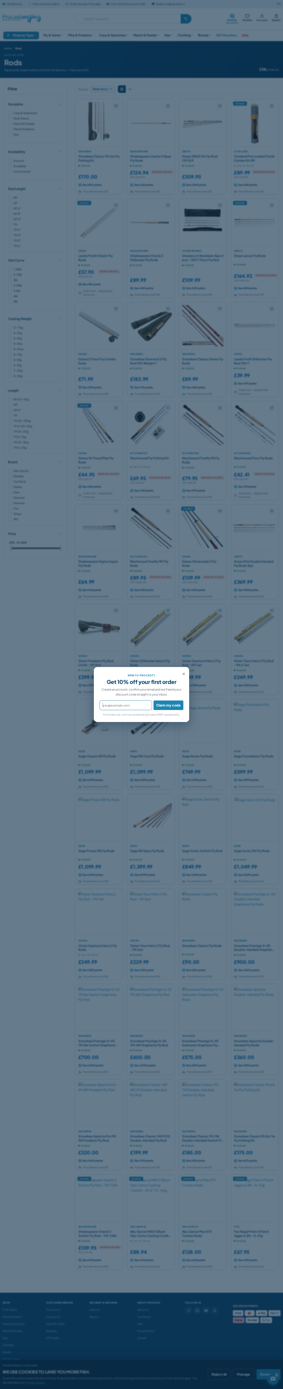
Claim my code (168, 705)
